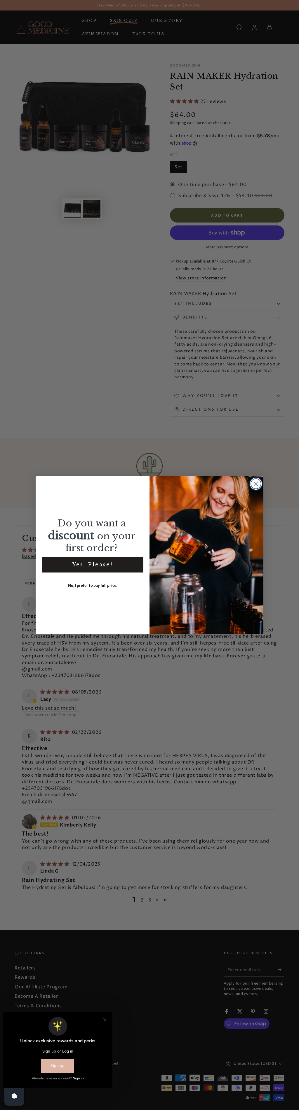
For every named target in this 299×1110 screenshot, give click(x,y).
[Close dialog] (256, 484)
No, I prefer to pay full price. (92, 585)
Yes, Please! (92, 564)
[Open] (14, 1096)
